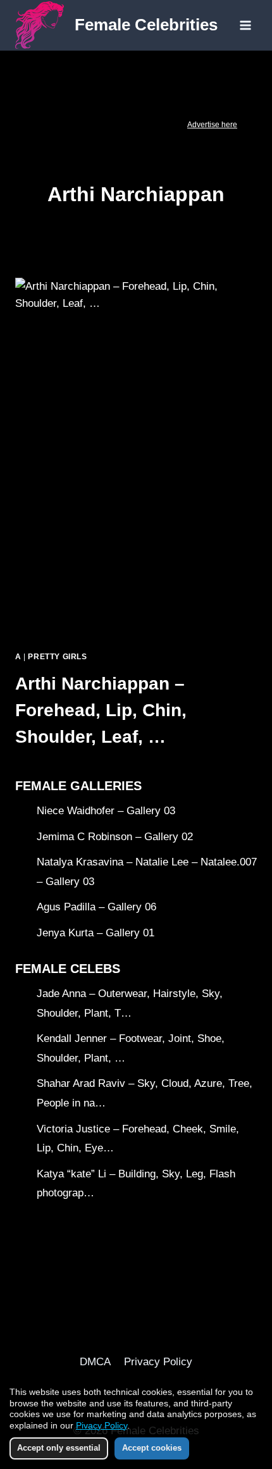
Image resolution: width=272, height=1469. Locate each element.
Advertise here (212, 124)
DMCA (95, 1362)
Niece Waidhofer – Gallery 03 (106, 811)
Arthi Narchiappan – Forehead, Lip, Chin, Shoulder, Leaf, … (101, 710)
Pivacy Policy (101, 1425)
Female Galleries (78, 786)
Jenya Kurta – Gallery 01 (95, 933)
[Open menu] (245, 25)
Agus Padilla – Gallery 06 (96, 907)
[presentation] (136, 459)
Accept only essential (59, 1448)
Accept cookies (152, 1448)
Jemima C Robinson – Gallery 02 (115, 837)
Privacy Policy (158, 1362)
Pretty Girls (57, 656)
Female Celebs (67, 969)
